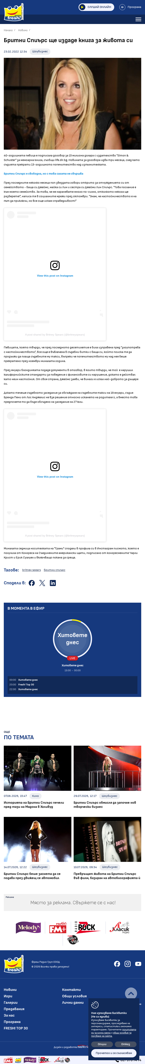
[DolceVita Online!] (67, 1060)
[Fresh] (18, 1060)
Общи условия (74, 996)
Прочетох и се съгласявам (114, 1053)
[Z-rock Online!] (45, 1060)
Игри (8, 996)
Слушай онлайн (99, 7)
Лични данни (73, 1002)
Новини (23, 30)
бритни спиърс (54, 570)
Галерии (11, 1002)
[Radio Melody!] (30, 1060)
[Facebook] (117, 964)
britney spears (31, 570)
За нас (9, 1015)
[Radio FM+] (8, 1060)
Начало (8, 30)
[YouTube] (138, 964)
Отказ (125, 1044)
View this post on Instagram (55, 275)
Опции (102, 1044)
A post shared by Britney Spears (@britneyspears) (55, 334)
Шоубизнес (40, 51)
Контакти (71, 989)
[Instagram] (128, 964)
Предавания (14, 1009)
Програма (134, 7)
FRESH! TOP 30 (16, 1028)
